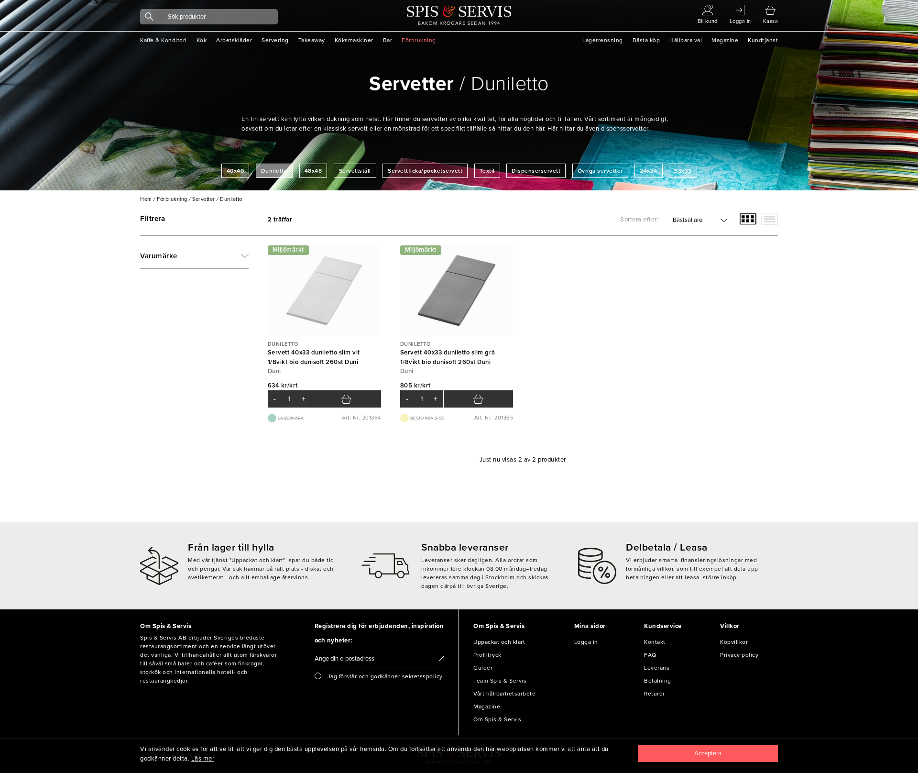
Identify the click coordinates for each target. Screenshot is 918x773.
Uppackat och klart (499, 642)
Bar (388, 40)
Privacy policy (739, 655)
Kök (202, 40)
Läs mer (203, 758)
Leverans (656, 667)
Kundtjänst (763, 40)
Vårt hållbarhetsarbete (504, 693)
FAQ (650, 655)
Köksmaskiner (354, 40)
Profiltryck (487, 655)
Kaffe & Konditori (163, 40)
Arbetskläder (234, 40)
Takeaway (311, 40)
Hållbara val (685, 40)
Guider (482, 667)
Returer (654, 693)
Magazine (724, 40)
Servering (275, 40)
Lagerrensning (602, 40)
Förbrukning (419, 40)
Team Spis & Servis (499, 680)
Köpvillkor (734, 642)
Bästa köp (646, 40)
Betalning (657, 680)
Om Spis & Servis (497, 719)
